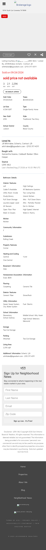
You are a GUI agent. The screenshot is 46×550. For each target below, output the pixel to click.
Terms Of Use (13, 520)
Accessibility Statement (19, 523)
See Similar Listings (12, 92)
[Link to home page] (23, 4)
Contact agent (8, 55)
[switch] (29, 54)
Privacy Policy (30, 520)
